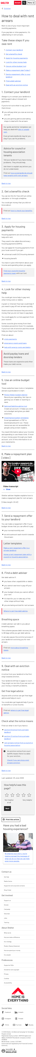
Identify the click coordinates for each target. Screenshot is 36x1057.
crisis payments (10, 339)
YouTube (18, 1025)
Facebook (8, 1012)
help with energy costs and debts (17, 347)
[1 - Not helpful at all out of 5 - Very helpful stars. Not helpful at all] (7, 795)
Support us (7, 900)
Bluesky (31, 1025)
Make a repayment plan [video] (18, 70)
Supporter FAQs (9, 965)
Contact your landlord (14, 50)
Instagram (8, 1018)
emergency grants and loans (15, 343)
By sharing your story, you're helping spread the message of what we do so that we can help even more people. (17, 857)
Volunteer (7, 913)
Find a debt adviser (13, 81)
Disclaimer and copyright (11, 969)
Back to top (6, 183)
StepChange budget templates (16, 418)
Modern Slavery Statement (12, 946)
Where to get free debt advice (16, 611)
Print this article (12, 819)
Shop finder (7, 890)
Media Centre (8, 881)
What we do (7, 933)
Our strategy (7, 941)
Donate (6, 905)
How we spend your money (12, 950)
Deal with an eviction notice (17, 85)
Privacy (6, 974)
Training (6, 922)
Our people (7, 955)
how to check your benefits (21, 210)
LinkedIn (20, 1012)
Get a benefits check (14, 54)
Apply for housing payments (17, 58)
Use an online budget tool (16, 66)
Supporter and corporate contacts (14, 886)
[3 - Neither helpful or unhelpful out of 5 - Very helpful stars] (18, 795)
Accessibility (8, 983)
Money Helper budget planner (16, 395)
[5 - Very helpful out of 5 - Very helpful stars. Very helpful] (29, 795)
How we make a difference (12, 937)
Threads (20, 1018)
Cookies (6, 978)
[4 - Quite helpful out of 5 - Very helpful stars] (23, 795)
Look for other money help (16, 62)
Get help (6, 877)
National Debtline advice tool (15, 406)
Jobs (5, 918)
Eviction (7, 8)
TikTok (7, 1025)
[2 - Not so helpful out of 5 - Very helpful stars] (12, 795)
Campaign (7, 909)
